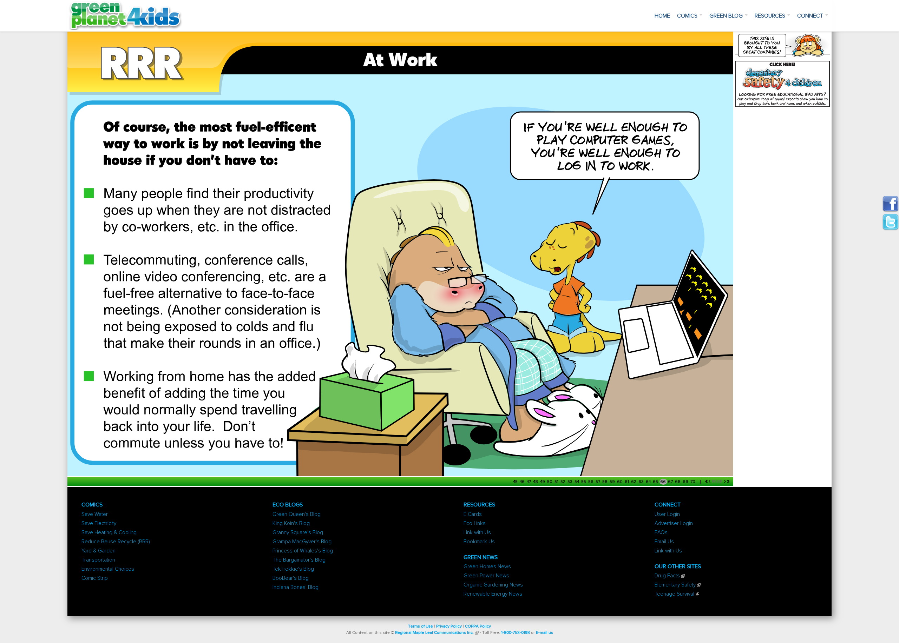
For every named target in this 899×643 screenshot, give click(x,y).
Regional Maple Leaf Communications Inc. (434, 633)
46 (523, 482)
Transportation (98, 560)
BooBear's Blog (291, 578)
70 (693, 482)
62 (634, 482)
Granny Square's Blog (298, 532)
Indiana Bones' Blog (296, 587)
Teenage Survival (674, 594)
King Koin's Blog (291, 523)
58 (605, 482)
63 (641, 482)
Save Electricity (98, 523)
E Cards (473, 514)
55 (584, 482)
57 (598, 482)
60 (620, 482)
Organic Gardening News (493, 585)
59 (613, 482)
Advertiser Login (674, 523)
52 (563, 482)
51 (557, 482)
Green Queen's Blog (297, 514)
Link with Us (477, 532)
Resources (771, 16)
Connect (811, 16)
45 (516, 482)
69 (686, 482)
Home (662, 16)
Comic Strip (94, 578)
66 (663, 482)
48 (536, 482)
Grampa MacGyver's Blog (302, 541)
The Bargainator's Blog (299, 560)
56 (591, 482)
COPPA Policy (478, 626)
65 (656, 482)
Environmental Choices (107, 569)
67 (671, 482)
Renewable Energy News (493, 594)
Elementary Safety (675, 585)
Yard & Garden (98, 550)
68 (678, 482)
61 (627, 482)
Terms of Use (420, 626)
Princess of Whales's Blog (303, 550)
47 (529, 482)
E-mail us (544, 633)
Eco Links (475, 523)
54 (577, 482)
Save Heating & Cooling (109, 532)
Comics (688, 16)
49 (543, 482)
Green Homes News (487, 566)
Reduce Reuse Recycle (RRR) (115, 541)
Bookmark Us (479, 541)
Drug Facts (667, 575)
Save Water (94, 514)
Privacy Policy (449, 626)
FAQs (661, 532)
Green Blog (726, 16)
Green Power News (486, 575)
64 (649, 482)
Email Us (664, 541)
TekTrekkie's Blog (293, 569)
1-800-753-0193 (515, 633)
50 (550, 482)
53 (570, 482)
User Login (667, 514)
